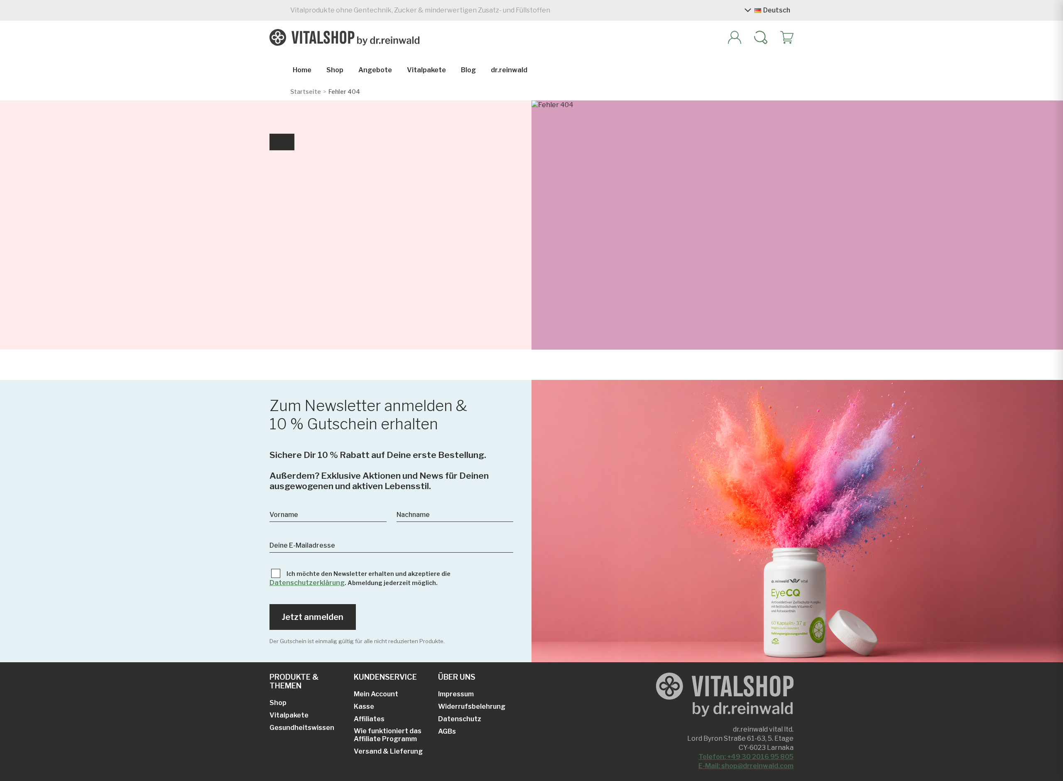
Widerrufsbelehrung (471, 706)
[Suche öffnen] (757, 37)
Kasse (364, 706)
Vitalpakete (426, 70)
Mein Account (376, 694)
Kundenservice (385, 677)
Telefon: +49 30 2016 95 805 (746, 757)
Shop (334, 70)
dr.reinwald (509, 70)
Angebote (375, 70)
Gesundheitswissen (301, 728)
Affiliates (369, 719)
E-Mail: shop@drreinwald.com (746, 766)
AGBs (447, 731)
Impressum (456, 694)
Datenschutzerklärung (307, 583)
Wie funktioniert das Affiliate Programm (387, 735)
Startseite (305, 91)
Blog (468, 70)
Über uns (456, 677)
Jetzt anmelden (312, 617)
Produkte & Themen (293, 681)
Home (302, 70)
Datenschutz (459, 719)
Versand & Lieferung (388, 751)
